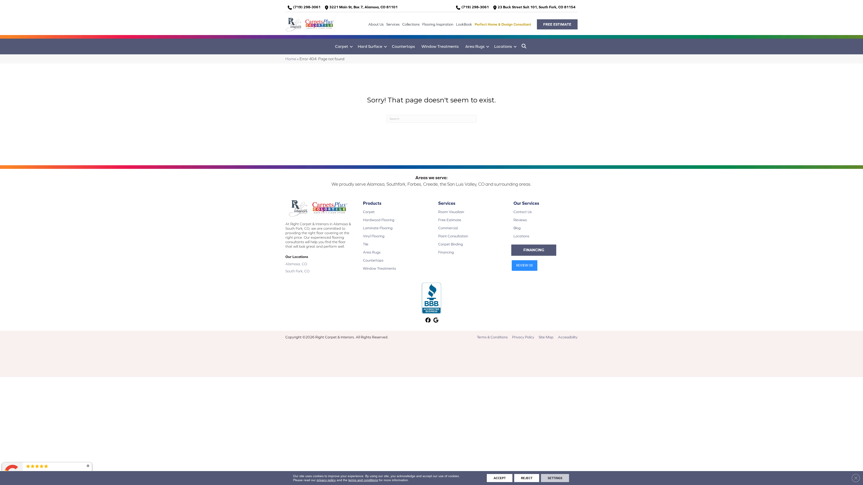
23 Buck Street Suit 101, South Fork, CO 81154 (536, 7)
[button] (557, 24)
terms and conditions (363, 480)
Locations (503, 46)
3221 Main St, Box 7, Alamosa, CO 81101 (363, 7)
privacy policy (326, 480)
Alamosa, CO (296, 264)
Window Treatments (440, 46)
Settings (555, 478)
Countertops (403, 46)
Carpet (341, 46)
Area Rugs (475, 46)
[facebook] (428, 320)
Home (290, 59)
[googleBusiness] (436, 320)
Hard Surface (370, 46)
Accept (500, 478)
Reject (526, 478)
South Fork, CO (297, 271)
